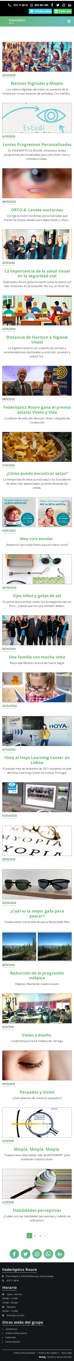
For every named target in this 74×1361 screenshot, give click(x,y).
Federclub (10, 1337)
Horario (9, 1287)
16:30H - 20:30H (10, 1302)
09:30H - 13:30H (10, 1311)
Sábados (11, 1306)
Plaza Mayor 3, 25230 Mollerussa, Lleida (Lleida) (29, 1276)
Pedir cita (65, 11)
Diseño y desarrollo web (59, 1357)
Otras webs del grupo (22, 1322)
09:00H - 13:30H (10, 1298)
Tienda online (42, 11)
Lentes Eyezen (12, 1341)
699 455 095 (41, 5)
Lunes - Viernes (14, 1294)
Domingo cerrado (15, 1315)
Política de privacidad (24, 1352)
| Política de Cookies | (48, 1352)
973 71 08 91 (20, 5)
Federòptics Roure (19, 1269)
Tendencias (11, 1329)
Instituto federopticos (16, 1333)
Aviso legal (66, 1352)
